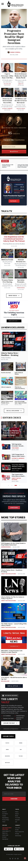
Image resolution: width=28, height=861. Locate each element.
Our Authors (5, 813)
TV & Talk (17, 817)
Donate (17, 829)
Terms (3, 821)
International (5, 839)
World (16, 815)
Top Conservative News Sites (6, 828)
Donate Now (14, 507)
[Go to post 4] (19, 485)
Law (16, 821)
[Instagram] (18, 858)
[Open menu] (2, 3)
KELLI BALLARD (7, 83)
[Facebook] (12, 858)
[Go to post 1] (8, 485)
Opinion (17, 813)
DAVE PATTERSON (21, 108)
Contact (4, 815)
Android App (18, 835)
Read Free (14, 151)
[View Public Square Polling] (14, 189)
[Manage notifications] (25, 858)
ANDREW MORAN (21, 287)
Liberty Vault (5, 835)
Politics (16, 811)
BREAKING (5, 161)
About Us (4, 811)
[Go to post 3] (16, 485)
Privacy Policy (5, 819)
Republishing (5, 817)
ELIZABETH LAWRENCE (7, 108)
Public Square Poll (19, 831)
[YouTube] (15, 858)
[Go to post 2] (11, 485)
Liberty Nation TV (6, 831)
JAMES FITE (20, 83)
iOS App (17, 833)
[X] (10, 858)
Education (17, 819)
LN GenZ (4, 837)
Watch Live (4, 833)
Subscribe (14, 798)
